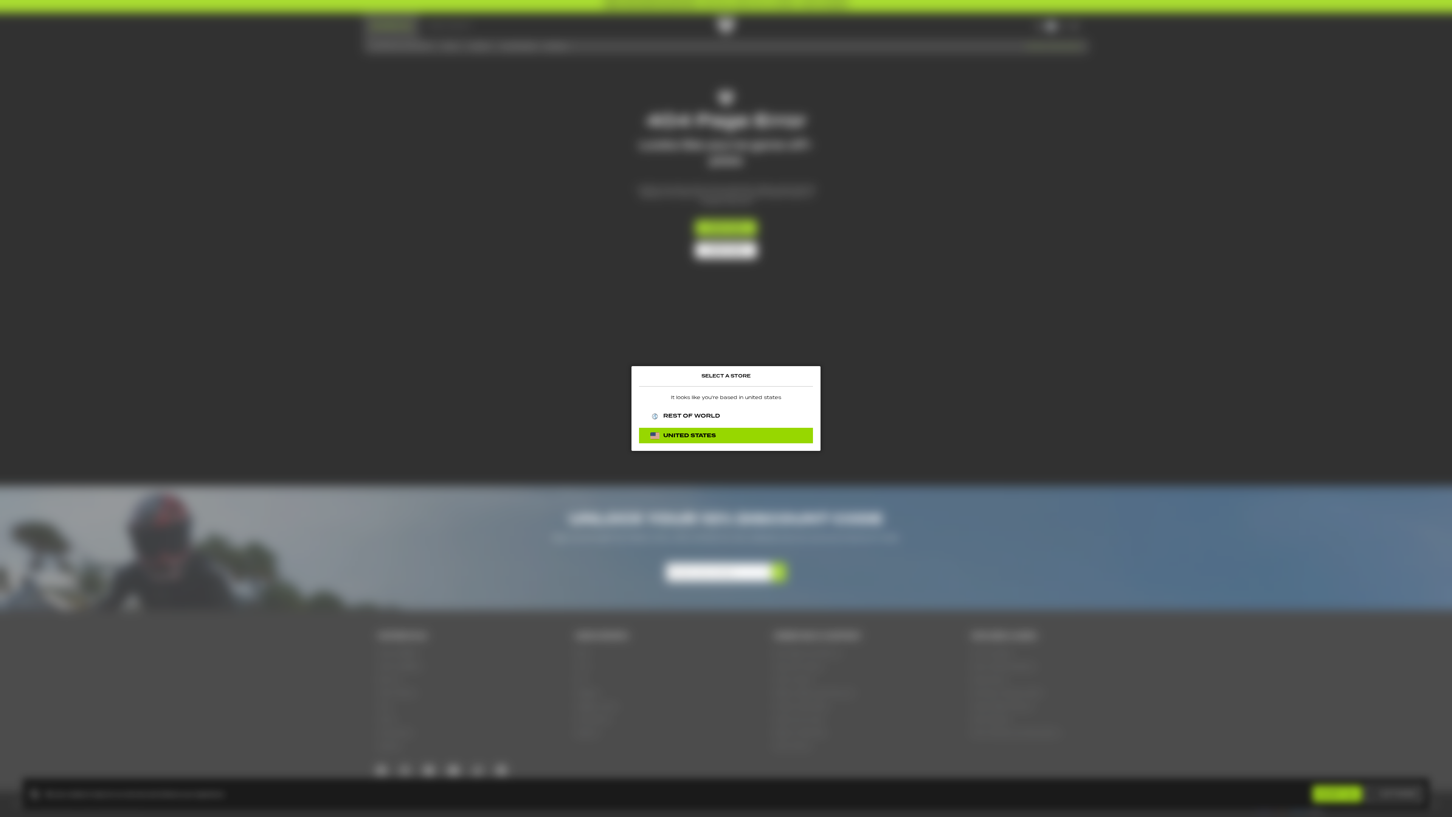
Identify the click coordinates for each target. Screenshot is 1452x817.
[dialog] (726, 408)
